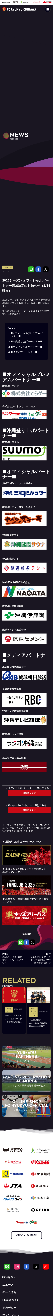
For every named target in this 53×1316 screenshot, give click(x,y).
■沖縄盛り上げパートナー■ (25, 341)
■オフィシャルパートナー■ (25, 346)
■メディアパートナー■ (22, 352)
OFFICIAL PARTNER (26, 1235)
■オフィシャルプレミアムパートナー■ (25, 335)
